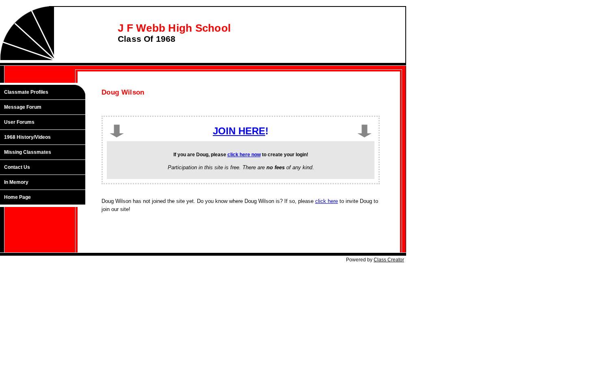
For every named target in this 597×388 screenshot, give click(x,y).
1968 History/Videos (27, 137)
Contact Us (17, 167)
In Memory (16, 182)
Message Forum (22, 107)
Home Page (17, 197)
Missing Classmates (27, 152)
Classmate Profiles (26, 92)
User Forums (19, 122)
